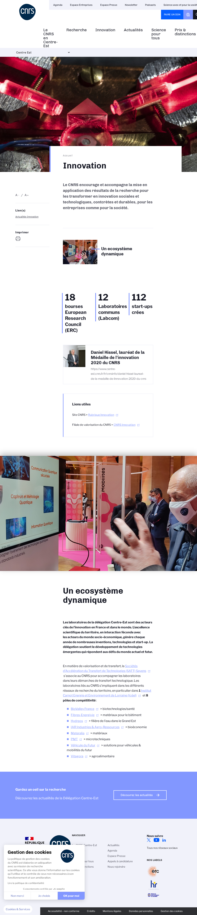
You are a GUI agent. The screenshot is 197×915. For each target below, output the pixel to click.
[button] (17, 909)
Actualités (133, 30)
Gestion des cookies (172, 911)
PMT (74, 739)
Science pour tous (158, 34)
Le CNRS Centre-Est (84, 845)
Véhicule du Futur (83, 745)
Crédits (91, 911)
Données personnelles (141, 911)
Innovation (105, 30)
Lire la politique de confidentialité (26, 883)
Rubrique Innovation (101, 415)
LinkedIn (164, 840)
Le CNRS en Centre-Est (50, 38)
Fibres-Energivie (82, 715)
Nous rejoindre (116, 866)
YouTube (156, 840)
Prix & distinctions (83, 866)
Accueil (68, 155)
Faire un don (172, 14)
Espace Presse (108, 4)
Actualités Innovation (26, 216)
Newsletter (131, 4)
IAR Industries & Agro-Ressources (95, 727)
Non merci (17, 895)
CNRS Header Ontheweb (188, 14)
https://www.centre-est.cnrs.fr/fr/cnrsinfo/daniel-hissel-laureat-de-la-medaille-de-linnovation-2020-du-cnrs (118, 373)
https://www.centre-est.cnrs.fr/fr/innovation (18, 238)
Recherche (76, 30)
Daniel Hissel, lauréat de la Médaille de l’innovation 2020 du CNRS (117, 357)
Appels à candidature (120, 861)
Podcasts (150, 4)
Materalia (77, 733)
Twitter (149, 840)
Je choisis (44, 895)
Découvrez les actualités (137, 795)
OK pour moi (71, 895)
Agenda (57, 4)
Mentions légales (112, 911)
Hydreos (77, 721)
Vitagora (77, 756)
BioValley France (82, 709)
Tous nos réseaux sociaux (162, 847)
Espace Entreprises (81, 4)
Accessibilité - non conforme (63, 911)
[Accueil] (27, 12)
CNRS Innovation (124, 425)
